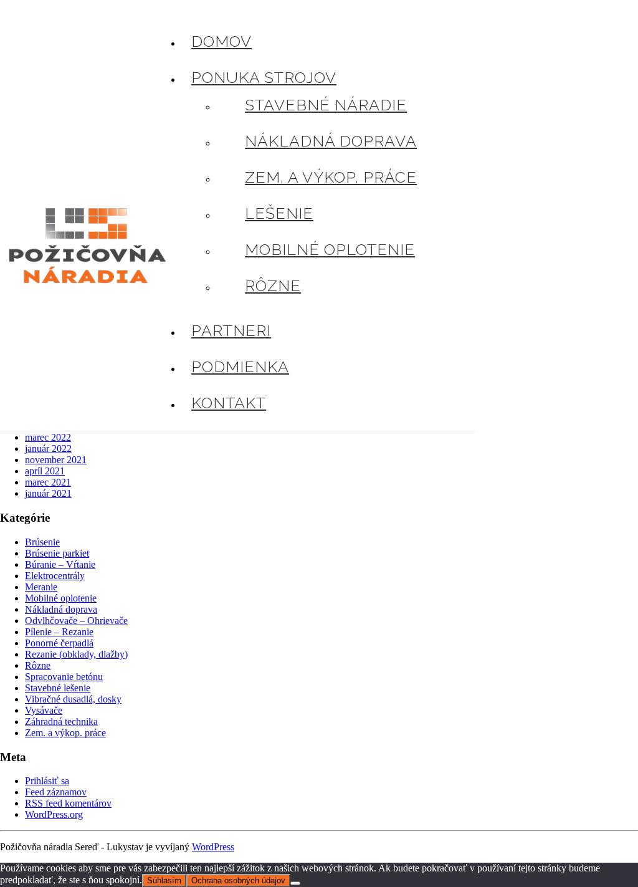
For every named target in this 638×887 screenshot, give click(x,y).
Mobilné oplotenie (330, 249)
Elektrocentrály (55, 575)
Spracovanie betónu (64, 676)
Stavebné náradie (326, 104)
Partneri (231, 330)
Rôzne (273, 285)
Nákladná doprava (331, 141)
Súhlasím (164, 880)
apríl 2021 (45, 471)
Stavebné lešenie (57, 688)
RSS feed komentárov (68, 803)
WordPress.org (54, 814)
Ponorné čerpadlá (59, 643)
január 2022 (48, 448)
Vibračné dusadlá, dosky (73, 699)
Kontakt (228, 402)
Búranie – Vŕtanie (60, 564)
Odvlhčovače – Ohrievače (76, 620)
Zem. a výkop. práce (331, 177)
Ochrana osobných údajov (238, 880)
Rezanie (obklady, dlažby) (76, 654)
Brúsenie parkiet (57, 553)
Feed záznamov (56, 792)
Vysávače (43, 710)
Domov (221, 41)
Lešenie (279, 213)
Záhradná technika (61, 721)
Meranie (41, 587)
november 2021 (56, 459)
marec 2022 (48, 437)
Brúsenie (42, 542)
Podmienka (240, 366)
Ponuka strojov (263, 77)
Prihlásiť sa (47, 780)
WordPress (213, 846)
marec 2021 (48, 482)
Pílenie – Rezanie (59, 631)
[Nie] (295, 883)
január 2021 (48, 493)
